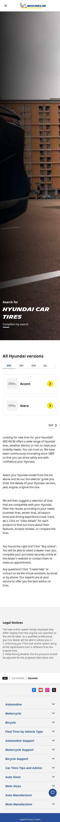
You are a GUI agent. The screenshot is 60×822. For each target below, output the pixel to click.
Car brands (18, 678)
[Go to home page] (33, 6)
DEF (21, 365)
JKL (45, 365)
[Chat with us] (53, 793)
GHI (34, 365)
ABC (9, 365)
